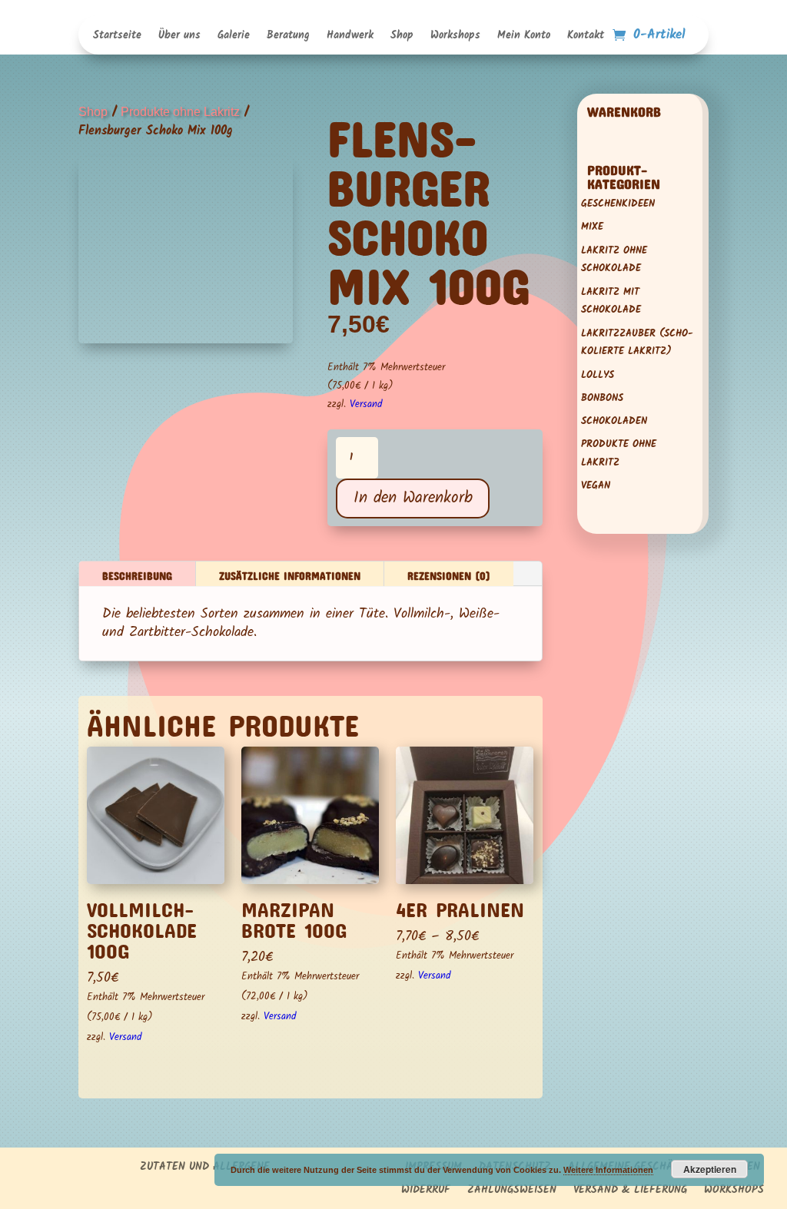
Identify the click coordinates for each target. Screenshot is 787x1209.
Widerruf (425, 1191)
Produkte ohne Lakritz (180, 111)
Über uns (179, 37)
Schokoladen (614, 421)
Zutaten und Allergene (205, 1168)
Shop (401, 37)
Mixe (592, 227)
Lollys (597, 375)
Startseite (117, 37)
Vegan (595, 486)
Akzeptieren (709, 1169)
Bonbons (602, 398)
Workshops (455, 37)
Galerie (234, 37)
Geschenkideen (618, 204)
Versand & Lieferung (630, 1191)
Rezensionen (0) (448, 573)
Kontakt (585, 37)
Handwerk (350, 37)
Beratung (288, 37)
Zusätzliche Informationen (289, 573)
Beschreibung (137, 573)
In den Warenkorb (413, 498)
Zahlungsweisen (511, 1191)
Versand (366, 404)
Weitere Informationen (608, 1169)
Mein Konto (523, 37)
